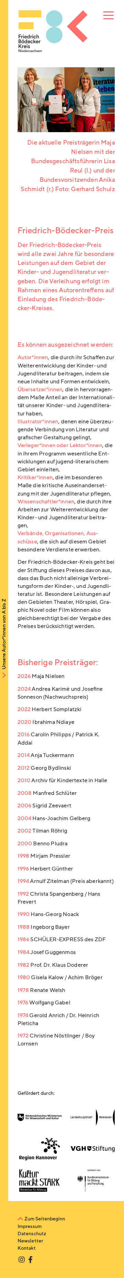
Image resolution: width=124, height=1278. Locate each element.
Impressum (30, 1226)
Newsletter (30, 1241)
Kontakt (27, 1248)
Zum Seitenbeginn (44, 1219)
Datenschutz (32, 1233)
